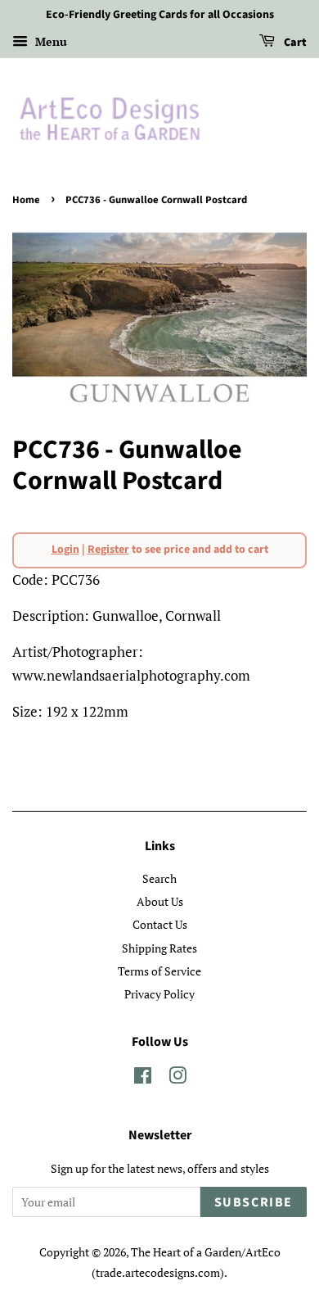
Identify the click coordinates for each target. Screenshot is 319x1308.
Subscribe (253, 1202)
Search (159, 878)
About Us (160, 901)
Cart (294, 42)
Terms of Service (159, 971)
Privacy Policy (159, 994)
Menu (49, 41)
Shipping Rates (159, 948)
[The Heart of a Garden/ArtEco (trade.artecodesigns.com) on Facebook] (142, 1078)
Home (26, 199)
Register (108, 549)
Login (65, 549)
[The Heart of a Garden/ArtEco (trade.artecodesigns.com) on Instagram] (177, 1078)
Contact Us (160, 924)
